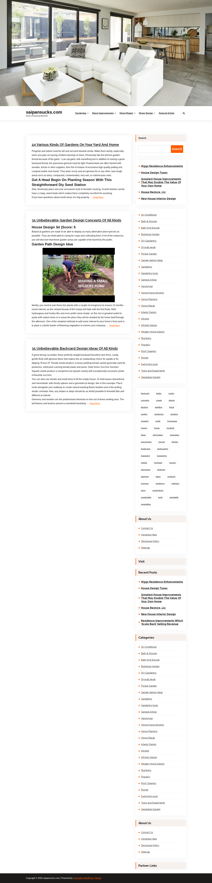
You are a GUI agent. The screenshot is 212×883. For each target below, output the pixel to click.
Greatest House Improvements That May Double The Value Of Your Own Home (161, 182)
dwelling (158, 407)
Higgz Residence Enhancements (162, 166)
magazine (145, 456)
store (143, 490)
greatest (144, 421)
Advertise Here (149, 534)
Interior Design (148, 312)
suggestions (157, 490)
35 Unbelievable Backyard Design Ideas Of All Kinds (75, 348)
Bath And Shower (150, 227)
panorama (145, 469)
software (175, 483)
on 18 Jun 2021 (46, 130)
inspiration (174, 435)
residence (160, 483)
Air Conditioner (149, 214)
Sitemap (145, 547)
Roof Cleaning (80, 334)
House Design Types (154, 172)
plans (158, 476)
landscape (145, 449)
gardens (174, 414)
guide (157, 421)
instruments (146, 442)
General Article (167, 113)
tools (160, 497)
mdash (144, 462)
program (145, 483)
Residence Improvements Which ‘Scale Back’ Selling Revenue (162, 622)
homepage (172, 421)
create (159, 400)
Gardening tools (149, 273)
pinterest (161, 469)
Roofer (144, 357)
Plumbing (146, 338)
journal (161, 442)
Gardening (80, 113)
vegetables (146, 504)
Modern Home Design (152, 331)
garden (144, 414)
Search (142, 138)
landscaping (162, 449)
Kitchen (145, 318)
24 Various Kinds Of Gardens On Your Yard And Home (75, 144)
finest (171, 407)
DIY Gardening (148, 240)
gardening (159, 414)
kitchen (175, 442)
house (157, 428)
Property (145, 344)
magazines (162, 456)
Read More (114, 325)
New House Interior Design (158, 198)
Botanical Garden (150, 234)
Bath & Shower (149, 221)
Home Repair (126, 113)
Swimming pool (149, 364)
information (158, 435)
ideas (143, 435)
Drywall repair (148, 247)
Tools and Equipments (153, 370)
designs (144, 407)
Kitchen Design (149, 325)
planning (145, 476)
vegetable (173, 497)
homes (144, 428)
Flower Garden (149, 253)
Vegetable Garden (81, 200)
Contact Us (147, 528)
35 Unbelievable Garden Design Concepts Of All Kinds (76, 220)
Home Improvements (103, 113)
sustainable (146, 497)
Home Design (146, 113)
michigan (158, 462)
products (171, 476)
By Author (63, 130)
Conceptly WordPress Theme (87, 878)
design (172, 400)
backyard (145, 393)
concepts (145, 400)
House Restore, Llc (153, 192)
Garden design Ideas (82, 130)
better (159, 393)
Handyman (147, 286)
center (171, 393)
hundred (170, 428)
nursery (172, 462)
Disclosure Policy (150, 541)
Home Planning (149, 299)
